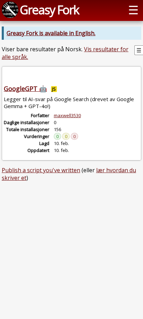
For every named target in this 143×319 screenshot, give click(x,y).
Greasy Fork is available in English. (51, 33)
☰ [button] (133, 9)
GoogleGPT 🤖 (25, 88)
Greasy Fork (49, 9)
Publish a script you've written (41, 170)
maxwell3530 (67, 115)
